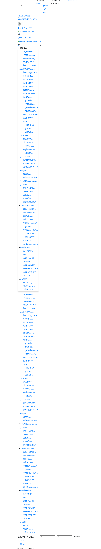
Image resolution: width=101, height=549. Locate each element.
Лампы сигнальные (29, 146)
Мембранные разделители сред (30, 176)
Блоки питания (26, 136)
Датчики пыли (26, 121)
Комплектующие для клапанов (30, 222)
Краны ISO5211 (26, 215)
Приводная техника (25, 157)
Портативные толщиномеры (29, 271)
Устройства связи (24, 180)
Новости (45, 6)
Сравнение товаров (72, 0)
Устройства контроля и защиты (30, 141)
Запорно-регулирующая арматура (28, 205)
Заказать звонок (38, 3)
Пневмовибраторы (27, 240)
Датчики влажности (27, 85)
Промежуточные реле (28, 139)
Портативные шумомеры (28, 272)
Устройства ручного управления (30, 244)
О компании (45, 5)
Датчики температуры (28, 82)
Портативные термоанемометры (30, 267)
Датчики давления (27, 83)
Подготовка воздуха (27, 241)
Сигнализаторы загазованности (30, 201)
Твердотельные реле (27, 138)
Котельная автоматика (25, 185)
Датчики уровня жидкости (29, 92)
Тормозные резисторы (28, 164)
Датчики (22, 80)
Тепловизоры (26, 274)
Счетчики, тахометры (28, 57)
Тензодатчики (26, 122)
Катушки (27, 225)
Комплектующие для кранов (29, 229)
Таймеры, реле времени (28, 58)
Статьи (44, 9)
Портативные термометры (29, 269)
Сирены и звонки (29, 148)
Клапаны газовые (27, 195)
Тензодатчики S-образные (31, 124)
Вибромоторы (26, 285)
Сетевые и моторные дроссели (30, 163)
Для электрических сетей (29, 59)
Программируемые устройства (27, 69)
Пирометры (25, 254)
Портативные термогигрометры (30, 268)
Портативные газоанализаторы (30, 255)
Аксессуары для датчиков (29, 115)
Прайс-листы (46, 11)
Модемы (25, 184)
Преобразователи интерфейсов (30, 181)
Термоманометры (27, 174)
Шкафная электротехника (29, 149)
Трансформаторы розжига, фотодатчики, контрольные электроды (29, 193)
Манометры (25, 171)
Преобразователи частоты (29, 159)
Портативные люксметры (29, 262)
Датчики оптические (30, 110)
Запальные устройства (28, 187)
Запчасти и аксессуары (30, 223)
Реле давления (26, 89)
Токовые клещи (26, 275)
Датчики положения (27, 97)
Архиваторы (25, 64)
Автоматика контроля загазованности (29, 197)
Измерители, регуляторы (26, 50)
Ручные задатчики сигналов (29, 65)
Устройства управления (28, 246)
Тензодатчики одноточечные (31, 129)
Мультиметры (26, 253)
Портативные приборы (25, 247)
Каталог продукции (22, 45)
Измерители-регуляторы (28, 51)
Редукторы (23, 279)
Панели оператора (27, 75)
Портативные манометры (29, 264)
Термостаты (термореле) (28, 90)
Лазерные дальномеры (28, 251)
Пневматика (23, 239)
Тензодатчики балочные (30, 125)
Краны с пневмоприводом (29, 213)
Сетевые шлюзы (26, 183)
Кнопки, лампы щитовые (30, 150)
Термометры (26, 173)
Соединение (25, 243)
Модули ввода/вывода (28, 79)
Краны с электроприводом (29, 212)
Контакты (45, 12)
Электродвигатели (24, 281)
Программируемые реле (28, 71)
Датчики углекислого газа (29, 93)
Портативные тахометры (28, 265)
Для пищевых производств (29, 55)
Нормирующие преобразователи (30, 114)
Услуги (44, 8)
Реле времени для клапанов (31, 227)
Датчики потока (26, 120)
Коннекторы (28, 226)
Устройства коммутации (28, 142)
